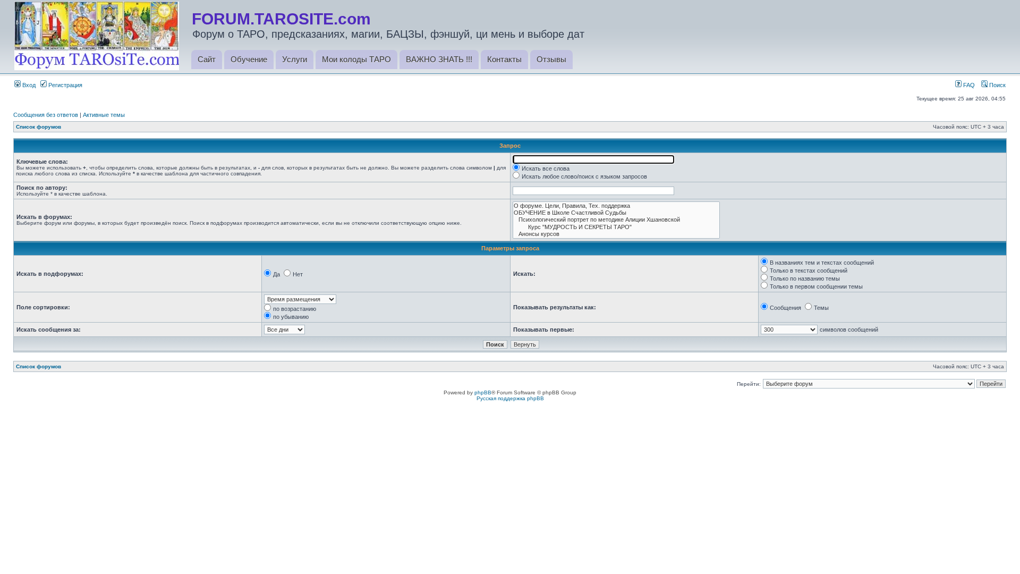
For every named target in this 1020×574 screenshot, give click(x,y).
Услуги (294, 59)
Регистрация (64, 85)
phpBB (482, 392)
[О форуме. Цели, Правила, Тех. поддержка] (616, 205)
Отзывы (551, 59)
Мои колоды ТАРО (356, 59)
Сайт (207, 59)
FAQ (968, 85)
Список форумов (38, 127)
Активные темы (104, 115)
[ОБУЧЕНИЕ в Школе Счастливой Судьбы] (616, 212)
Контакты (504, 59)
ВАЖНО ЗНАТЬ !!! (439, 59)
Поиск (997, 85)
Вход (28, 85)
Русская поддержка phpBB (510, 398)
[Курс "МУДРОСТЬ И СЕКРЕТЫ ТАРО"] (616, 227)
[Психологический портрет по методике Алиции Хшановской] (616, 219)
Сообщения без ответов (45, 115)
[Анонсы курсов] (616, 234)
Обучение (249, 59)
